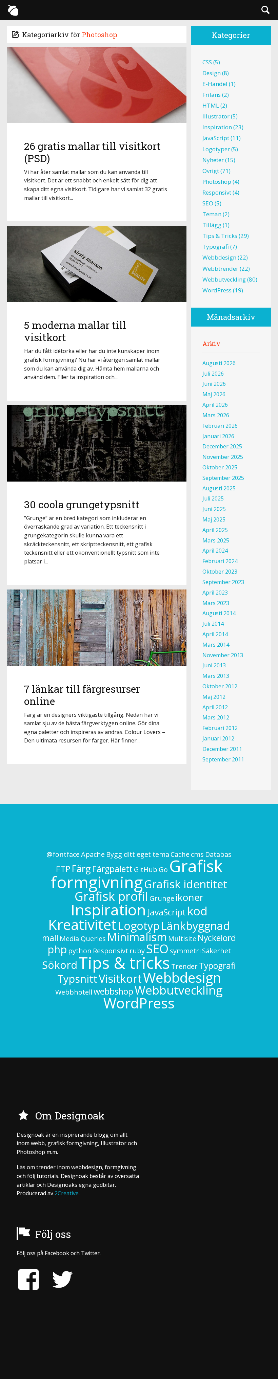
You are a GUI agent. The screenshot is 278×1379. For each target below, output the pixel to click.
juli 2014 (213, 623)
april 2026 (215, 404)
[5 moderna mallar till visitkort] (97, 264)
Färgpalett (112, 868)
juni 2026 (214, 383)
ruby (137, 950)
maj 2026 (213, 394)
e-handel (214, 84)
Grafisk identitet (185, 884)
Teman (211, 214)
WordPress (217, 290)
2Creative (67, 1193)
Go (163, 869)
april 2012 (215, 707)
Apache (93, 854)
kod (197, 911)
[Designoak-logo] (13, 10)
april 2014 (215, 634)
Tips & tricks (219, 236)
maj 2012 (213, 696)
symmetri (185, 950)
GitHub (145, 869)
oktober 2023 (219, 571)
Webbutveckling (224, 279)
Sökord (59, 965)
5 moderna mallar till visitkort (75, 331)
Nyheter (213, 160)
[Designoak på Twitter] (57, 1279)
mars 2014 (215, 644)
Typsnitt (77, 979)
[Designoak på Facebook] (28, 1279)
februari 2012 (220, 728)
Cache (180, 854)
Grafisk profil (111, 896)
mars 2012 (215, 717)
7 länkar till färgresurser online (82, 695)
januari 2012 (218, 738)
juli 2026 (213, 373)
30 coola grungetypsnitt (82, 504)
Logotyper (216, 149)
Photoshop (216, 181)
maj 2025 (213, 519)
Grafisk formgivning (136, 874)
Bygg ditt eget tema (137, 854)
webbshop (113, 991)
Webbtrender (220, 268)
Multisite (182, 938)
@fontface (63, 854)
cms (197, 854)
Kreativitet (82, 924)
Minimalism (137, 936)
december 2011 (222, 749)
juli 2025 (213, 498)
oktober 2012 (219, 686)
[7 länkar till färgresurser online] (97, 628)
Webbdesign (219, 257)
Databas (218, 854)
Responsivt (216, 192)
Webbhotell (73, 992)
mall (50, 937)
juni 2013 (214, 665)
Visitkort (120, 978)
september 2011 (223, 759)
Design (211, 73)
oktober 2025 (219, 467)
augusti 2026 (219, 363)
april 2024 (215, 550)
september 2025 (223, 478)
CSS (207, 62)
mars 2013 (215, 676)
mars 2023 (215, 603)
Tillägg (211, 225)
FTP (63, 868)
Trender (184, 966)
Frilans (211, 94)
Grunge (162, 898)
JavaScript (215, 138)
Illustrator (216, 116)
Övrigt (210, 171)
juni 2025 (214, 509)
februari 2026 (220, 425)
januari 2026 (218, 436)
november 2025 (222, 457)
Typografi (215, 246)
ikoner (189, 897)
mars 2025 (215, 540)
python (80, 950)
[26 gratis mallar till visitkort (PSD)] (97, 85)
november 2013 (222, 655)
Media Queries (83, 938)
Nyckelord (217, 937)
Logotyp (139, 925)
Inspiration (217, 127)
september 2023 (223, 582)
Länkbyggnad (195, 925)
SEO (207, 203)
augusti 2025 (219, 488)
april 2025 (215, 530)
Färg (81, 868)
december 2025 (222, 446)
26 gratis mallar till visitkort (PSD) (92, 152)
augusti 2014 (219, 613)
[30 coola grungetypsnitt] (97, 443)
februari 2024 (220, 561)
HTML (210, 105)
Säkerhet (216, 950)
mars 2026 (215, 415)
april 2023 (215, 592)
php (57, 949)
